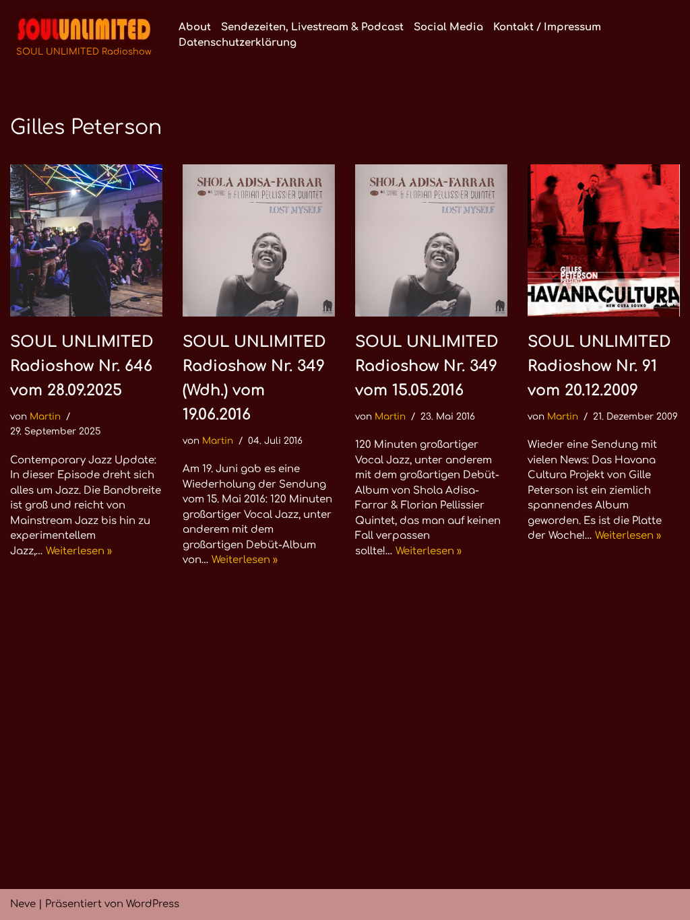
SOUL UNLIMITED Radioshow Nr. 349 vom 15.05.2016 (427, 366)
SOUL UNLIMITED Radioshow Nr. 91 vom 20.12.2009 (599, 366)
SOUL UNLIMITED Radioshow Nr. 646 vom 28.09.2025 (82, 366)
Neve (23, 904)
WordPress (152, 904)
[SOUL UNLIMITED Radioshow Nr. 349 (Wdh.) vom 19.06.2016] (259, 240)
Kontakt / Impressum (547, 27)
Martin (45, 417)
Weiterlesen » (79, 551)
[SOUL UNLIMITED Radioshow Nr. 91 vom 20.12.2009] (604, 240)
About (195, 27)
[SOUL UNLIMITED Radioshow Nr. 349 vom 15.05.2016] (431, 240)
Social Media (448, 27)
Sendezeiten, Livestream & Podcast (312, 27)
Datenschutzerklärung (237, 42)
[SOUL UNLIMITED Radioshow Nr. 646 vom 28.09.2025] (86, 240)
